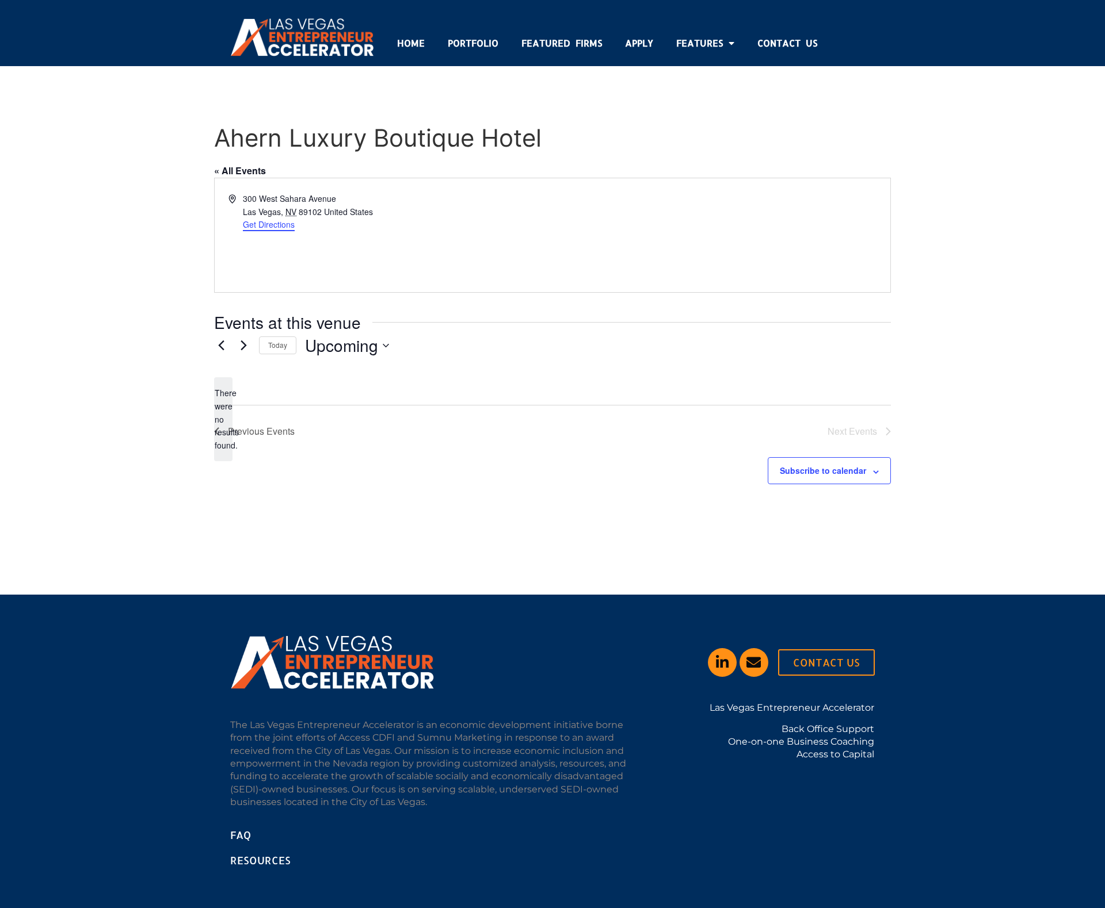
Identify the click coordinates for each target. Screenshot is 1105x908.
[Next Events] (243, 346)
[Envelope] (754, 662)
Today (277, 345)
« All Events (240, 170)
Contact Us (787, 43)
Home (411, 43)
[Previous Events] (221, 346)
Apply (639, 43)
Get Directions (269, 224)
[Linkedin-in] (722, 662)
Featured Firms (561, 43)
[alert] (223, 419)
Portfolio (473, 43)
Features (699, 43)
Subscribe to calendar (823, 470)
